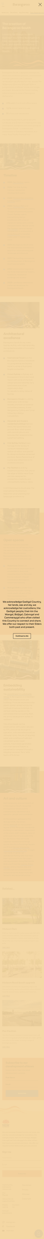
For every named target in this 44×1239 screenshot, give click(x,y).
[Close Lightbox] (40, 4)
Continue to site (22, 636)
